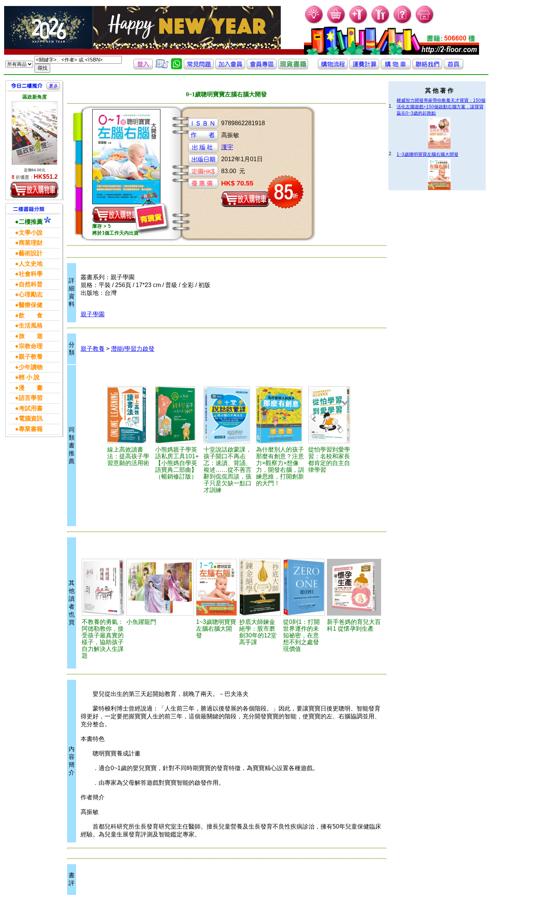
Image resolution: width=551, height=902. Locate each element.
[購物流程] (333, 67)
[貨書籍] (293, 67)
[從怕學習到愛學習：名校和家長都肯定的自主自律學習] (332, 414)
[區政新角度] (34, 133)
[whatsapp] (176, 67)
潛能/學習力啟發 (132, 349)
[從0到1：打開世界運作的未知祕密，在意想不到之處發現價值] (304, 587)
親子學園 (93, 314)
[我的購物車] (336, 22)
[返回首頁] (453, 67)
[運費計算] (364, 67)
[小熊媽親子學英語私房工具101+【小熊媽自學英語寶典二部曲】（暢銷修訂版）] (178, 414)
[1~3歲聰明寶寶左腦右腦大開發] (216, 587)
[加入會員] (358, 22)
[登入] (143, 67)
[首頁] (425, 22)
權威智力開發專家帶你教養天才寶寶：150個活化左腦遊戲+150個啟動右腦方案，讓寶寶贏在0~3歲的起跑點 (441, 107)
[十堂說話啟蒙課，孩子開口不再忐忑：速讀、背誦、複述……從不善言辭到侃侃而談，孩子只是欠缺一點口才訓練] (229, 414)
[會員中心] (380, 22)
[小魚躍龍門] (160, 587)
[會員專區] (262, 67)
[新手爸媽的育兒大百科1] (354, 587)
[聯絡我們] (427, 67)
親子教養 (93, 349)
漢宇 (227, 147)
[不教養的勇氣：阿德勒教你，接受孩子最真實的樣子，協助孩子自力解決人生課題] (103, 587)
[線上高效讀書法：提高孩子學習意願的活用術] (130, 414)
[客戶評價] (161, 67)
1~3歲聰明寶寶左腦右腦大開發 (427, 154)
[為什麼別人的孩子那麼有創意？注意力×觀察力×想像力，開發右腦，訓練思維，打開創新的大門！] (281, 414)
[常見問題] (402, 22)
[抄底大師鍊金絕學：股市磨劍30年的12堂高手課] (260, 587)
